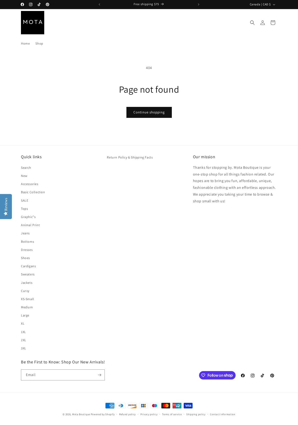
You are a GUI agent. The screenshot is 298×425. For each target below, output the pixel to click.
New (24, 175)
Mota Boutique (81, 414)
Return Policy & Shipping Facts (130, 157)
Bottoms (27, 241)
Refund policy (127, 414)
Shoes (25, 258)
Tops (24, 208)
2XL (23, 340)
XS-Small (27, 299)
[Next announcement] (198, 4)
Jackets (26, 282)
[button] (252, 23)
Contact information (222, 414)
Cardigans (28, 266)
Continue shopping (149, 112)
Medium (27, 307)
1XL (23, 332)
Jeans (25, 233)
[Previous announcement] (99, 4)
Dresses (27, 249)
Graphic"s (28, 216)
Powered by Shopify (103, 414)
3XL (23, 348)
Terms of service (172, 414)
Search (26, 167)
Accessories (29, 184)
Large (25, 315)
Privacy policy (149, 414)
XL (22, 323)
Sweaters (28, 274)
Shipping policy (196, 414)
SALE (24, 200)
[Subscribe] (99, 374)
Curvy (25, 290)
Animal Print (30, 225)
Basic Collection (33, 192)
